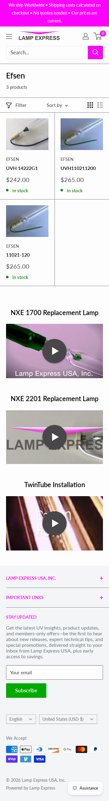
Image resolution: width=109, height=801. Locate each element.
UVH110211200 (78, 168)
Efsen (12, 159)
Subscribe (26, 690)
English (15, 719)
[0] (98, 36)
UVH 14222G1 (22, 168)
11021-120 (18, 254)
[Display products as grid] (90, 105)
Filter (21, 105)
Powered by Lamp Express (30, 787)
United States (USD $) (63, 719)
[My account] (86, 36)
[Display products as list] (100, 105)
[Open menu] (9, 36)
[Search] (95, 52)
